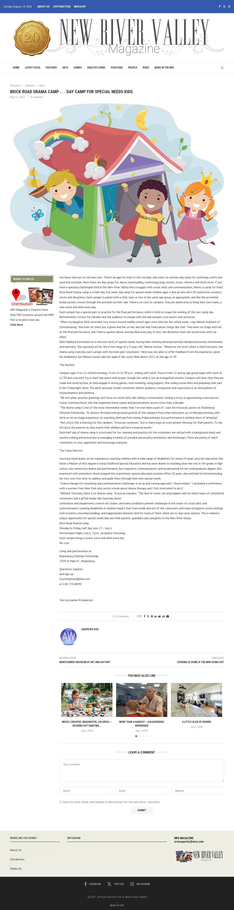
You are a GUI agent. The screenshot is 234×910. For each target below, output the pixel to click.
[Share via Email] (167, 616)
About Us (43, 6)
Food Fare (117, 67)
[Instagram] (229, 6)
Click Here (16, 324)
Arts (65, 67)
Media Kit (80, 6)
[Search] (222, 67)
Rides (146, 67)
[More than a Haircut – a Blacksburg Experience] (141, 700)
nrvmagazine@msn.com (189, 841)
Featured (51, 67)
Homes (78, 67)
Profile (132, 67)
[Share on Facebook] (144, 616)
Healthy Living (96, 67)
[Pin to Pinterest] (152, 616)
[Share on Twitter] (148, 616)
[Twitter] (224, 6)
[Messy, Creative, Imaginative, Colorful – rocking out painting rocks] (86, 700)
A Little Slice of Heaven (196, 721)
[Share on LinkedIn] (155, 616)
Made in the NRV (164, 67)
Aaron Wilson (89, 629)
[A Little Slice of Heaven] (196, 700)
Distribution (61, 6)
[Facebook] (219, 6)
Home (16, 67)
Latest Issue (32, 67)
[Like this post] (140, 616)
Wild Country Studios (136, 896)
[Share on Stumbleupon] (163, 616)
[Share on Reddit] (159, 616)
